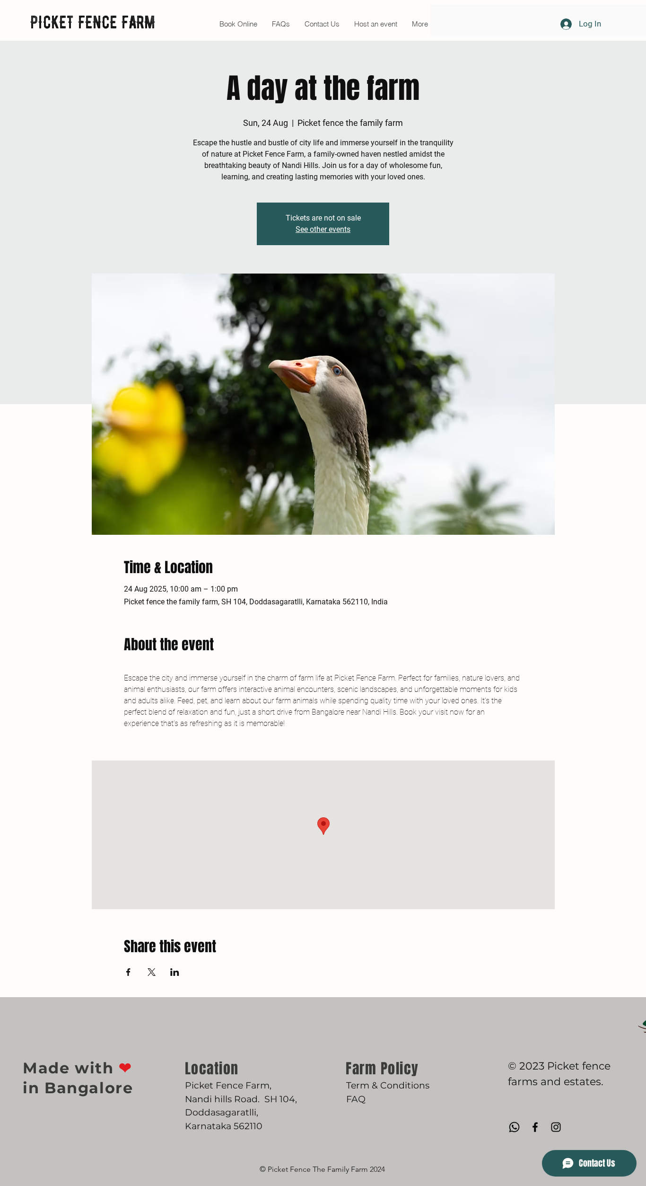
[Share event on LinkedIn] (174, 972)
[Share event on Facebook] (128, 972)
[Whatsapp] (514, 1127)
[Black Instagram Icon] (556, 1127)
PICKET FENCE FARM (93, 22)
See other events (323, 229)
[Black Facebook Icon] (535, 1127)
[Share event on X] (151, 972)
